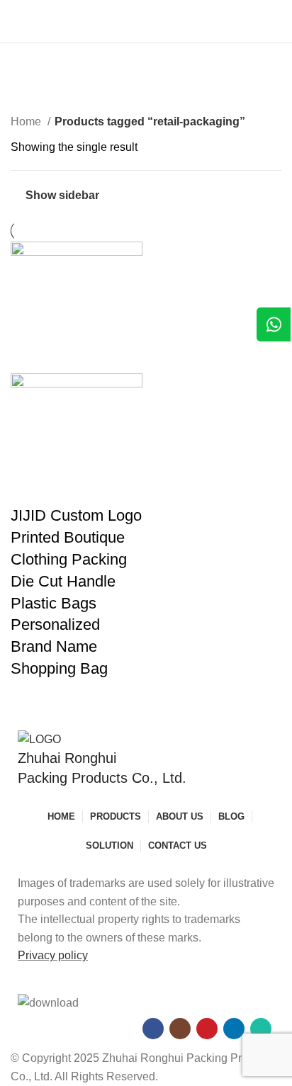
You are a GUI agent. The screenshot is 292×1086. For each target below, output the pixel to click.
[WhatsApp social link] (260, 1028)
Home (27, 121)
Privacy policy (53, 955)
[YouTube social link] (207, 1028)
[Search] (277, 21)
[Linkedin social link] (234, 1028)
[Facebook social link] (153, 1028)
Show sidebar (62, 195)
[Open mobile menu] (16, 21)
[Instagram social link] (180, 1028)
